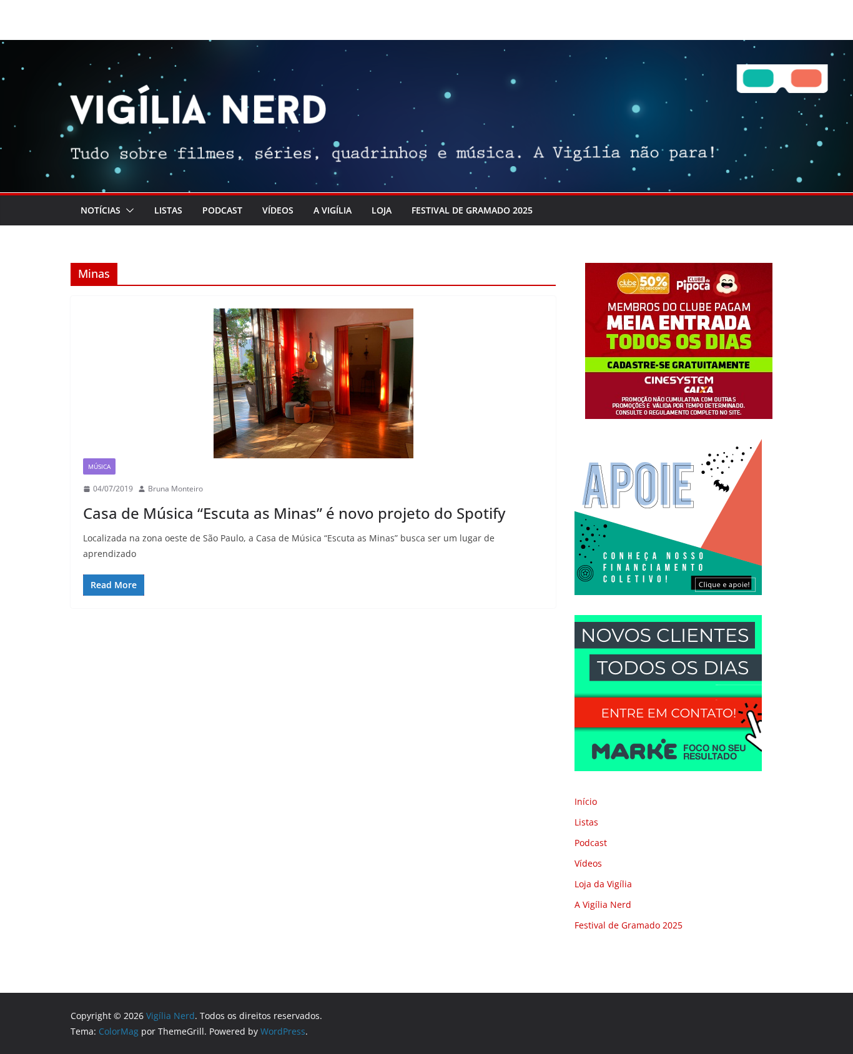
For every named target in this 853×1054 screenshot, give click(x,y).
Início (585, 801)
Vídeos (277, 210)
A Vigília (332, 210)
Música (99, 466)
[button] (127, 210)
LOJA (382, 210)
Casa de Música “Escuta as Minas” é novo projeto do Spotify (294, 513)
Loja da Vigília (603, 884)
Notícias (101, 210)
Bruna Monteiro (175, 488)
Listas (168, 210)
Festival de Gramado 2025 (472, 210)
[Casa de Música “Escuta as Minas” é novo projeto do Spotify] (313, 383)
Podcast (222, 210)
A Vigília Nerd (602, 904)
